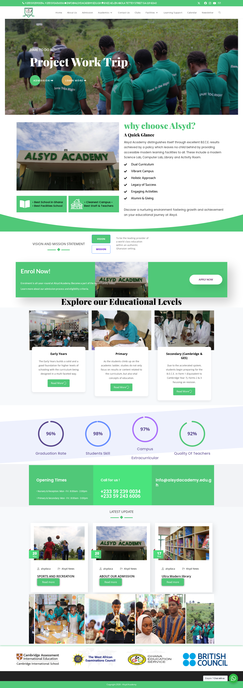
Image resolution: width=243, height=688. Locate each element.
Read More (57, 383)
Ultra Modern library (176, 576)
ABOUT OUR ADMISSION (117, 576)
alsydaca (46, 569)
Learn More (74, 80)
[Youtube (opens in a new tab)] (214, 3)
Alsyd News (68, 569)
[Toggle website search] (219, 12)
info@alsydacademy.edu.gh (84, 3)
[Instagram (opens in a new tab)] (210, 3)
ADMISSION (42, 80)
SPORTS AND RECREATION (55, 576)
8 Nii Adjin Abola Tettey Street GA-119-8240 (130, 3)
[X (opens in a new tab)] (199, 3)
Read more (48, 582)
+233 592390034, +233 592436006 (44, 3)
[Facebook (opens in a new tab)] (205, 3)
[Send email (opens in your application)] (219, 3)
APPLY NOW (206, 279)
